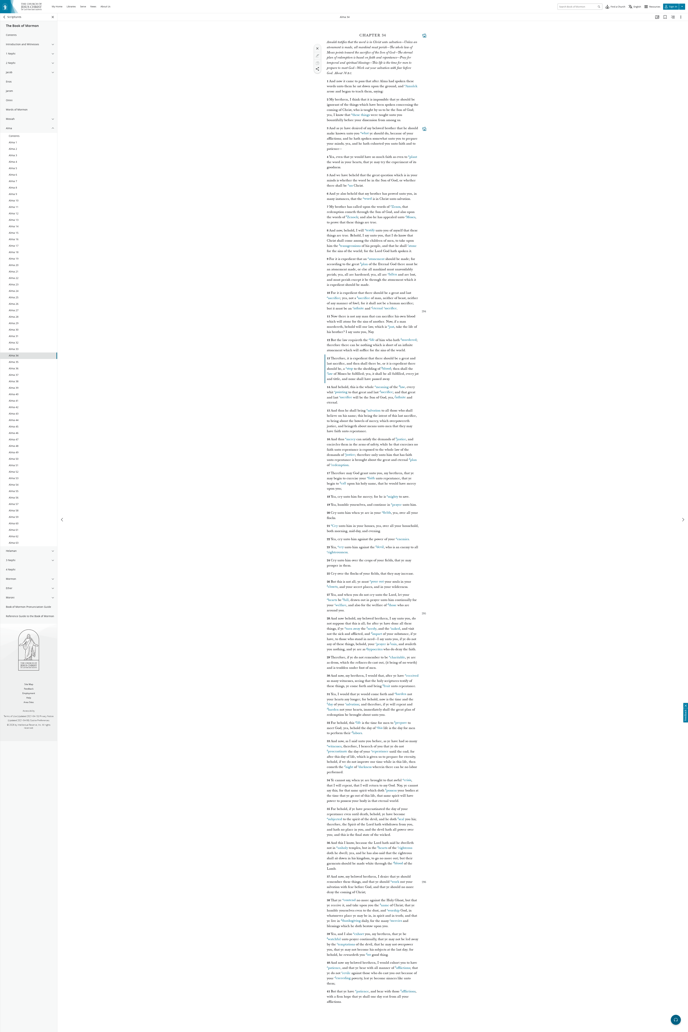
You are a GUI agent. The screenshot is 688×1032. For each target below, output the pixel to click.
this (380, 728)
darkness (365, 767)
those (392, 605)
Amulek (411, 86)
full (346, 600)
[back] (4, 17)
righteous (405, 848)
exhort (359, 934)
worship (394, 910)
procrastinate (337, 751)
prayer (397, 504)
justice (401, 439)
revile (346, 973)
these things (361, 115)
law (330, 374)
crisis (407, 780)
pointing (341, 392)
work (395, 882)
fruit (387, 686)
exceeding (343, 978)
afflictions (403, 968)
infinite (358, 308)
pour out (377, 581)
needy (372, 628)
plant (413, 157)
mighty (393, 496)
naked (395, 628)
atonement (376, 259)
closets (333, 587)
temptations (346, 944)
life (372, 340)
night (349, 767)
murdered (409, 340)
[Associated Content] (424, 35)
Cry (335, 526)
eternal (377, 308)
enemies (403, 539)
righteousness (338, 552)
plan (364, 264)
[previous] (62, 519)
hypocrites (375, 649)
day (330, 704)
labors (357, 733)
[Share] (317, 69)
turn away (353, 628)
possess (391, 790)
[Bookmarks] (665, 17)
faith (371, 478)
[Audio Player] (676, 1020)
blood (386, 368)
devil (380, 547)
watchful (334, 939)
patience (334, 968)
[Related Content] (673, 17)
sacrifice (334, 298)
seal (401, 819)
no (351, 185)
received (412, 675)
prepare (401, 723)
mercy (350, 439)
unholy (343, 848)
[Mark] (317, 56)
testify (370, 230)
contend (350, 900)
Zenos (396, 206)
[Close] (317, 48)
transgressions (350, 246)
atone (412, 246)
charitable (397, 657)
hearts (332, 600)
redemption (340, 465)
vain (394, 644)
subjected (335, 819)
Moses (410, 217)
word (368, 199)
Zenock (352, 217)
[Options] (680, 17)
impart (377, 634)
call (343, 483)
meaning (382, 387)
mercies (396, 921)
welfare (340, 605)
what (365, 133)
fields (387, 513)
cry (341, 547)
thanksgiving (351, 921)
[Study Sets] (657, 17)
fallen (393, 274)
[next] (683, 519)
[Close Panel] (53, 17)
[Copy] (317, 63)
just (391, 327)
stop (350, 368)
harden (401, 694)
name (385, 905)
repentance (380, 751)
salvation (374, 410)
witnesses (334, 746)
